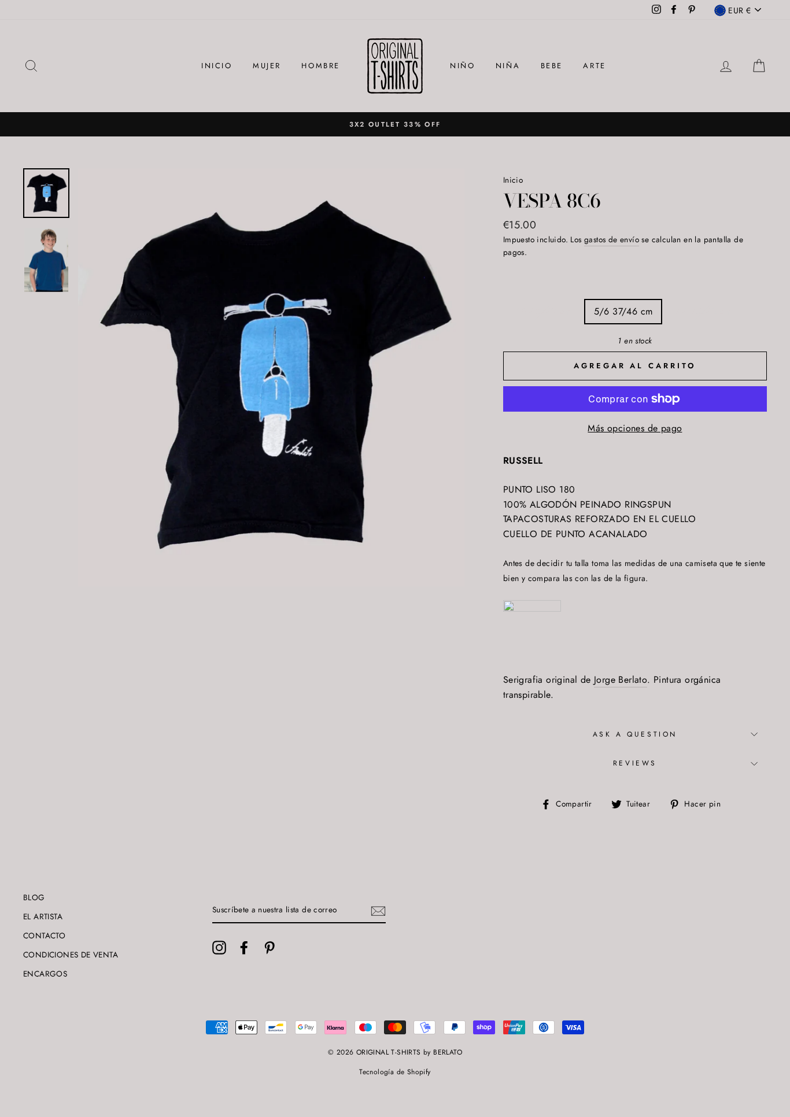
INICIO (216, 65)
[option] (395, 124)
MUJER (267, 65)
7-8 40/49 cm (543, 311)
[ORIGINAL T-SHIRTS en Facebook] (244, 948)
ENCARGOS (45, 973)
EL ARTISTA (42, 916)
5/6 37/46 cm (623, 311)
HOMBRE (320, 65)
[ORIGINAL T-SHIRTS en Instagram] (219, 948)
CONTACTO (44, 935)
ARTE (594, 65)
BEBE (552, 65)
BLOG (34, 897)
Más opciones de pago (635, 428)
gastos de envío (611, 239)
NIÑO (462, 65)
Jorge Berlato (620, 679)
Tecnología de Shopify (394, 1072)
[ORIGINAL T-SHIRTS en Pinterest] (269, 948)
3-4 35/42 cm (703, 311)
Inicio (513, 180)
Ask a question (635, 734)
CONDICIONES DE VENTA (70, 954)
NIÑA (508, 65)
